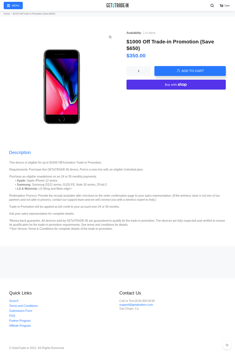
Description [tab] (20, 152)
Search (14, 300)
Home (7, 14)
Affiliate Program (20, 325)
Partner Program (20, 320)
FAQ (12, 315)
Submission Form (20, 310)
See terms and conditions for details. (104, 224)
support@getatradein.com (136, 304)
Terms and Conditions (23, 305)
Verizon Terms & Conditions (35, 228)
